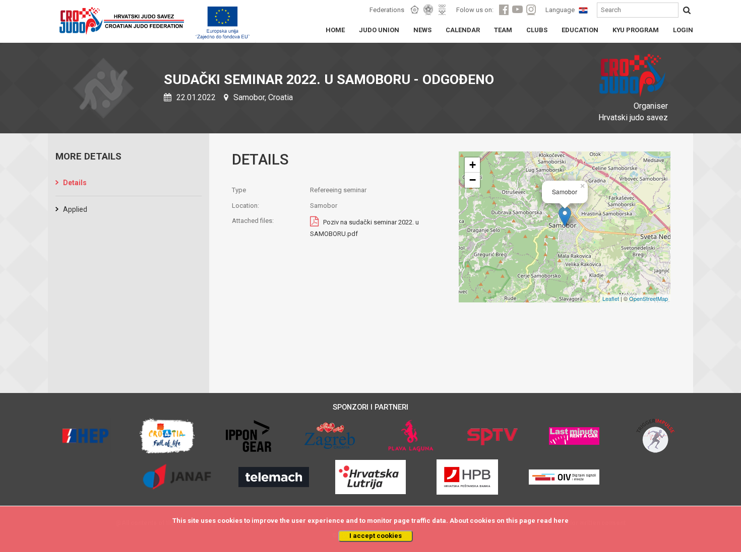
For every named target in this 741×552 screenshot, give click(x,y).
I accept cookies (375, 535)
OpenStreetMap (648, 298)
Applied (75, 209)
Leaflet (610, 298)
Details (75, 183)
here (561, 520)
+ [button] (472, 165)
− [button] (472, 180)
